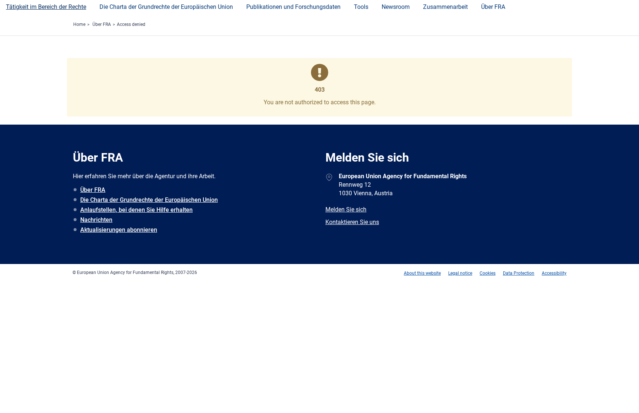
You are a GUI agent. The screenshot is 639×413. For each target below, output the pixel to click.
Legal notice (460, 273)
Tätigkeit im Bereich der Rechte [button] (46, 6)
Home (79, 24)
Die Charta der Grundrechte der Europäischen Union (149, 199)
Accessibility (554, 273)
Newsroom (396, 6)
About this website (422, 273)
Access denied (131, 24)
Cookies (488, 273)
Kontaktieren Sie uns (352, 222)
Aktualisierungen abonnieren (118, 229)
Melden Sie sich (345, 209)
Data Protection (518, 273)
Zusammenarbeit (445, 6)
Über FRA (493, 6)
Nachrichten (96, 219)
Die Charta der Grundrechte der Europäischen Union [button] (166, 6)
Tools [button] (361, 6)
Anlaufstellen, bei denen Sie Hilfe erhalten (136, 209)
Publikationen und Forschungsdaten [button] (293, 6)
